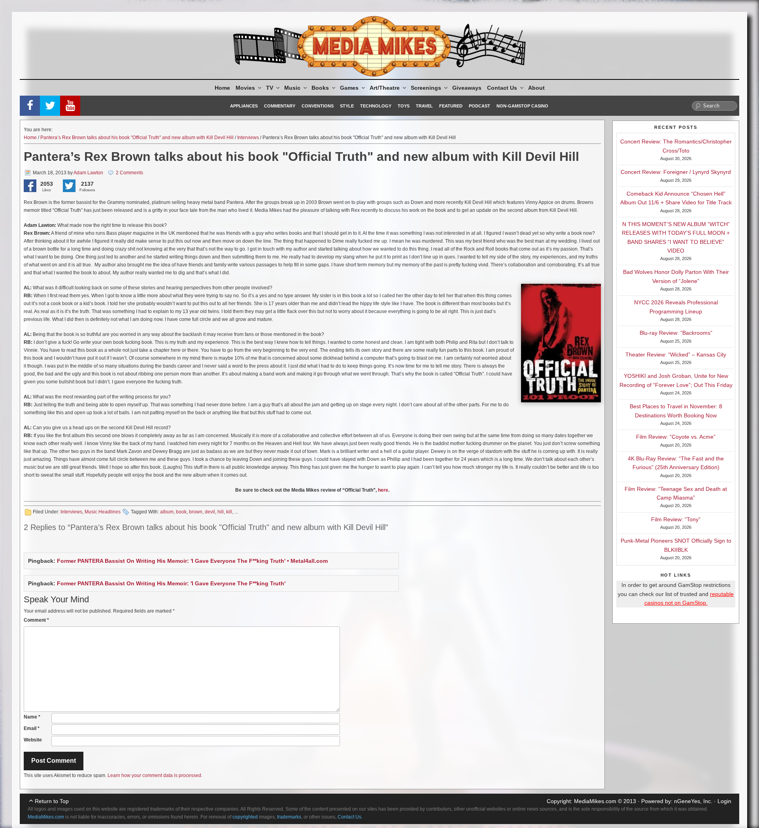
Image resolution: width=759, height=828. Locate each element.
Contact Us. (350, 817)
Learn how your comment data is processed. (155, 775)
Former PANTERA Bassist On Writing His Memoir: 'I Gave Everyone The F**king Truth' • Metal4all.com (192, 561)
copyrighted (245, 817)
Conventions (318, 106)
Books (320, 88)
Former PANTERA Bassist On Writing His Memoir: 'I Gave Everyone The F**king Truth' (171, 583)
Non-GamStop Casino (522, 106)
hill (220, 512)
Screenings (426, 88)
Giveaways (466, 88)
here (383, 490)
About (536, 88)
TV (269, 88)
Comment (36, 620)
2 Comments (129, 172)
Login (724, 801)
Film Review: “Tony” (675, 519)
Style (347, 106)
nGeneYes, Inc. (693, 801)
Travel (424, 106)
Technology (375, 106)
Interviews (248, 137)
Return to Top (52, 801)
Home (222, 88)
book (181, 512)
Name (32, 717)
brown (195, 512)
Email (32, 728)
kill (229, 512)
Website (33, 740)
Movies (245, 88)
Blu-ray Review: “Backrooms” (676, 333)
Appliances (244, 106)
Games (349, 88)
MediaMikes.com (595, 801)
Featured (451, 106)
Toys (404, 106)
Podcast (479, 106)
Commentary (279, 106)
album (167, 512)
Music (292, 88)
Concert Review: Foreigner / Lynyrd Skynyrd (676, 172)
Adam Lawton (88, 172)
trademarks (289, 817)
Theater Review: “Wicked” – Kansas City (675, 354)
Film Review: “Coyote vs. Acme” (676, 437)
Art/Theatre (385, 88)
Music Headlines (103, 512)
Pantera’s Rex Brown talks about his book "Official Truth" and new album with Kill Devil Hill (137, 137)
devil (210, 512)
